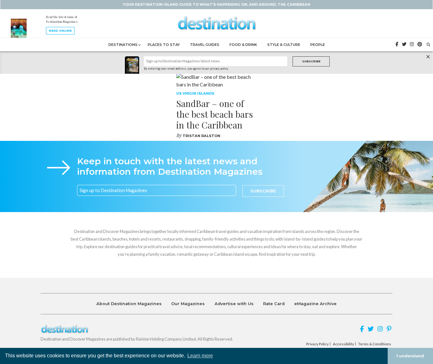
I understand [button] (410, 355)
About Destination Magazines (129, 303)
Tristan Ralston (201, 136)
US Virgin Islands (195, 93)
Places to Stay (164, 44)
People (317, 44)
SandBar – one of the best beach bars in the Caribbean (214, 113)
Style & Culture (283, 44)
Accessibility (343, 344)
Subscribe (311, 61)
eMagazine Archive (315, 303)
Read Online (60, 30)
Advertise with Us (234, 303)
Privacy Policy (317, 344)
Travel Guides (204, 44)
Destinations (123, 44)
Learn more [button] (200, 355)
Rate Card (274, 303)
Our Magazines (188, 303)
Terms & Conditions (374, 344)
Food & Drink (243, 44)
